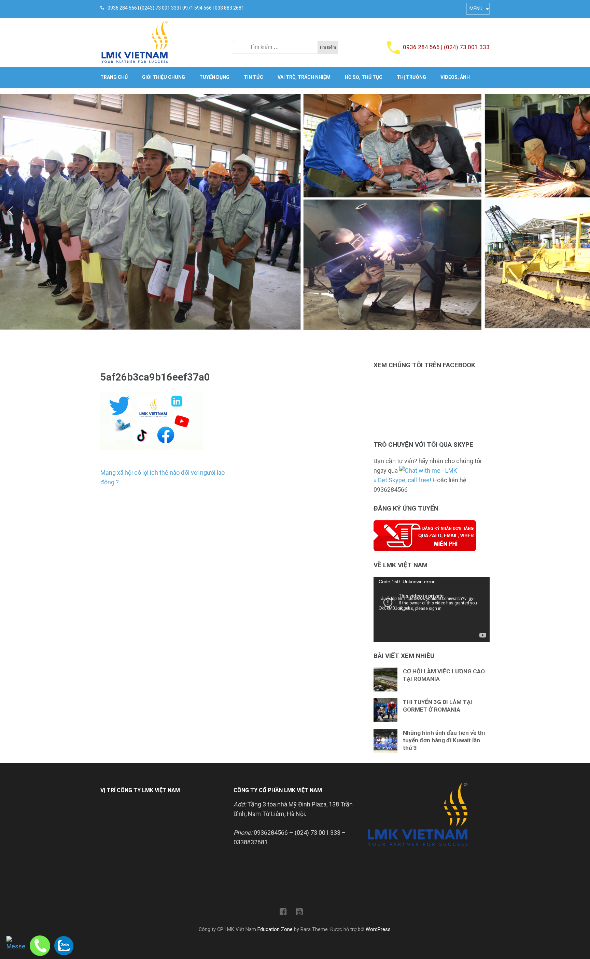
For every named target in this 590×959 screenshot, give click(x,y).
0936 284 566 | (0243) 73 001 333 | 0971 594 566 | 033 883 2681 (176, 8)
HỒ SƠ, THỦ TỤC (363, 77)
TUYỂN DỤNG (214, 77)
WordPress (378, 929)
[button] (10, 210)
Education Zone (275, 929)
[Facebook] (283, 913)
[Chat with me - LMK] (428, 470)
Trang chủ (114, 77)
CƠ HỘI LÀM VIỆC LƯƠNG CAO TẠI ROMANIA (444, 675)
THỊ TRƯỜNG (411, 77)
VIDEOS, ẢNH (455, 77)
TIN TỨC (253, 77)
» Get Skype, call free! (402, 480)
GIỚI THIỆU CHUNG (163, 77)
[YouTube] (299, 913)
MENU (475, 8)
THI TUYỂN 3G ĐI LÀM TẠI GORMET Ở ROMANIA (437, 706)
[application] (432, 609)
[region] (295, 210)
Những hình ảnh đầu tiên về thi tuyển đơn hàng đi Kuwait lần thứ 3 (444, 740)
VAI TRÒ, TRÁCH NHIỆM (304, 77)
